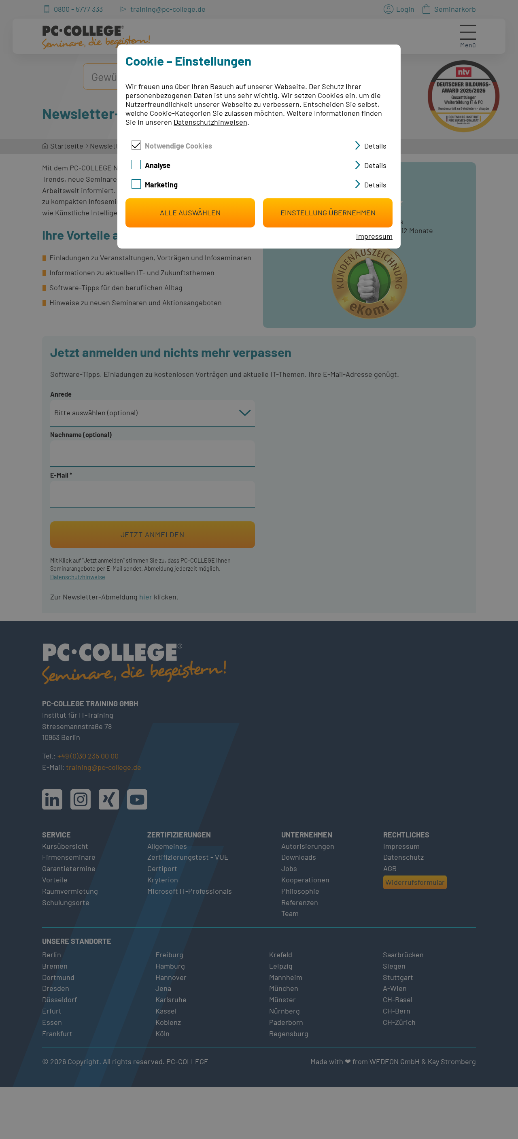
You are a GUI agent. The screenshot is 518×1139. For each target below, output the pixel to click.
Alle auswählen (190, 212)
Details (375, 145)
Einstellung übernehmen (328, 212)
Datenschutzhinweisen (210, 121)
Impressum (374, 236)
